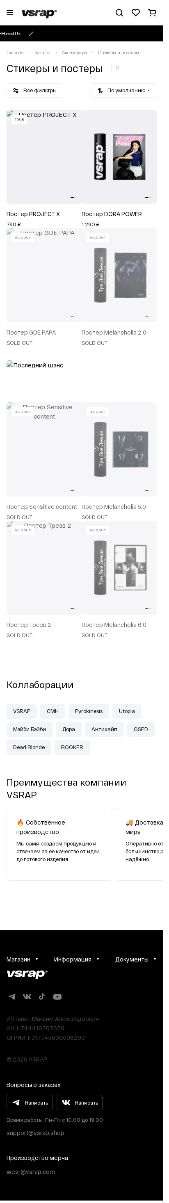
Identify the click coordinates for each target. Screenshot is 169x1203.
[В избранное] (73, 119)
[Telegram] (12, 995)
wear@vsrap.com (31, 1170)
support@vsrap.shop (35, 1131)
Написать (36, 1101)
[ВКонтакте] (27, 995)
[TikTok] (42, 995)
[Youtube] (57, 995)
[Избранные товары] (136, 13)
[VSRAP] (27, 973)
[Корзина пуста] (152, 13)
